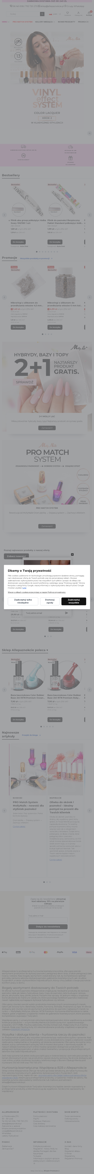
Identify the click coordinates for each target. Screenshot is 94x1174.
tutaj (24, 588)
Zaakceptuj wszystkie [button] (74, 601)
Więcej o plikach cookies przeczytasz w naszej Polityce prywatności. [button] (37, 592)
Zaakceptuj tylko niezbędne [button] (23, 601)
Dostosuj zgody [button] (49, 601)
